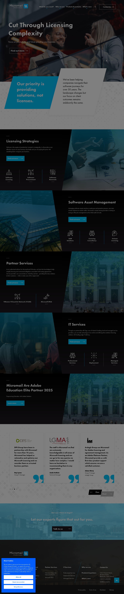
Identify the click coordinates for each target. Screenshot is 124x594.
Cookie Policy (7, 573)
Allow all (18, 577)
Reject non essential (18, 582)
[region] (18, 575)
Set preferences (18, 587)
